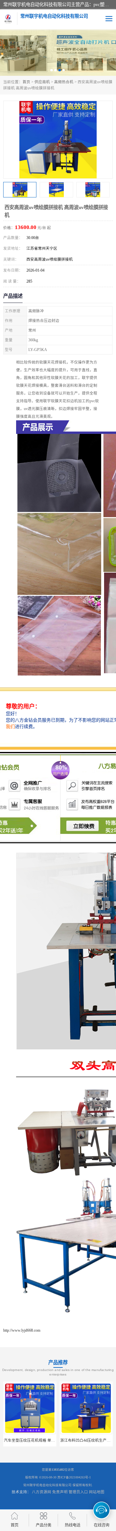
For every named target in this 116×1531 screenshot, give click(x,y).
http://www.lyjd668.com (21, 1330)
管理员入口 (78, 1492)
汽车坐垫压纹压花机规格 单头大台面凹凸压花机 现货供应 (53, 1440)
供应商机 (42, 82)
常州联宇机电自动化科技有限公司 (47, 1485)
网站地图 (96, 1492)
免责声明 (60, 1492)
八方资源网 (41, 1492)
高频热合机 (63, 82)
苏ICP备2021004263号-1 (74, 1477)
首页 (26, 82)
